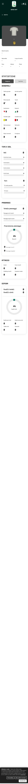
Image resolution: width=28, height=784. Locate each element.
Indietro (6, 14)
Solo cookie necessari (21, 777)
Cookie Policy (23, 774)
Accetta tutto (23, 780)
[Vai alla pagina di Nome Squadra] (15, 43)
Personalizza (10, 777)
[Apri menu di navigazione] (3, 4)
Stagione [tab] (7, 81)
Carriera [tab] (20, 81)
